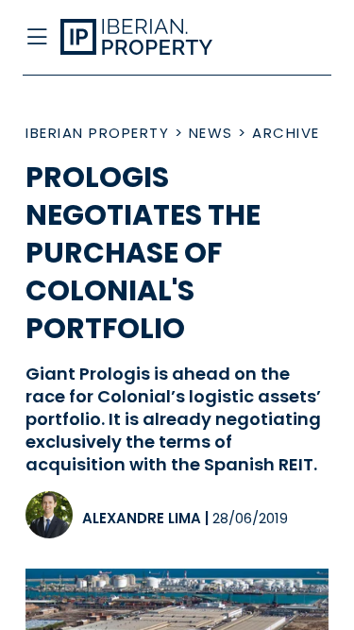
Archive (286, 133)
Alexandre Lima (141, 518)
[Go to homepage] (144, 38)
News (211, 133)
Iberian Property (97, 133)
